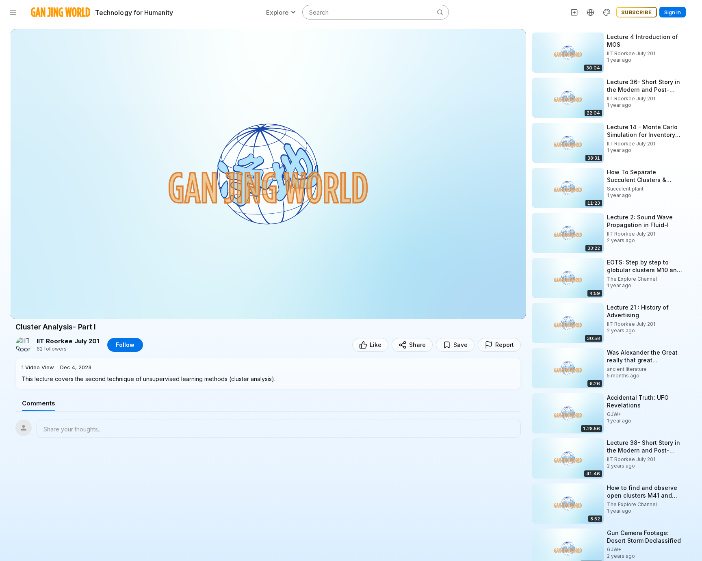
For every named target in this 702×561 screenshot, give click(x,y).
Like (375, 344)
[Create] (574, 12)
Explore (277, 12)
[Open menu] (13, 12)
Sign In (672, 12)
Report (504, 344)
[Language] (591, 12)
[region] (268, 174)
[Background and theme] (607, 12)
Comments (38, 403)
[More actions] (690, 36)
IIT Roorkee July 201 (68, 341)
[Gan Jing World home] (60, 12)
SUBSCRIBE (636, 12)
